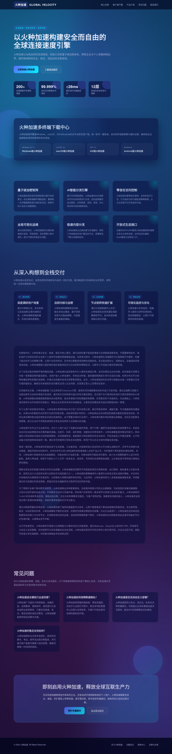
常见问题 (142, 4)
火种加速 (24, 744)
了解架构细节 (51, 69)
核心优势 (105, 4)
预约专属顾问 (74, 709)
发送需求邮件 (97, 709)
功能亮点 (130, 744)
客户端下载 (118, 4)
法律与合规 (153, 744)
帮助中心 (141, 744)
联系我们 (154, 4)
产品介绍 (131, 4)
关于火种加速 (117, 744)
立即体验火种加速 (26, 69)
